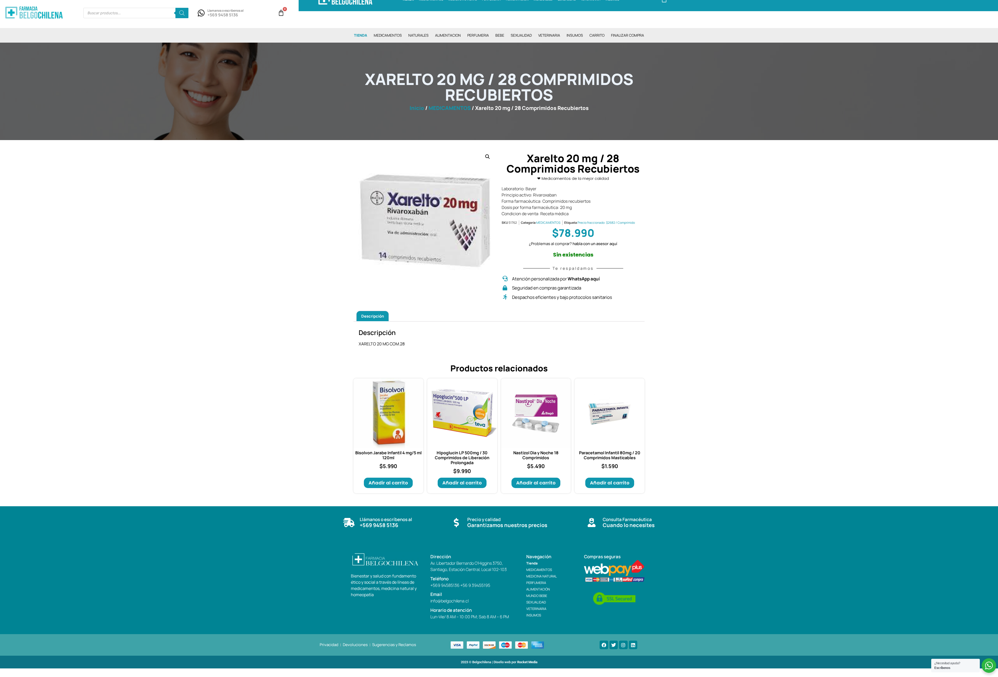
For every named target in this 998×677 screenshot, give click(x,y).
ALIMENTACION (448, 35)
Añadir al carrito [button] (388, 482)
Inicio (417, 107)
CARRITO (597, 35)
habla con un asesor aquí (595, 243)
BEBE (499, 35)
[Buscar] (181, 13)
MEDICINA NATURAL (541, 576)
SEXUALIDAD (521, 35)
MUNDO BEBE (536, 595)
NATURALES (418, 35)
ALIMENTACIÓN (538, 589)
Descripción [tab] (372, 316)
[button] (487, 156)
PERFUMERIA (478, 35)
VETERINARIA (549, 35)
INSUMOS (575, 35)
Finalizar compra (627, 35)
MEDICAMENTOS (388, 35)
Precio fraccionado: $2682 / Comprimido (606, 222)
